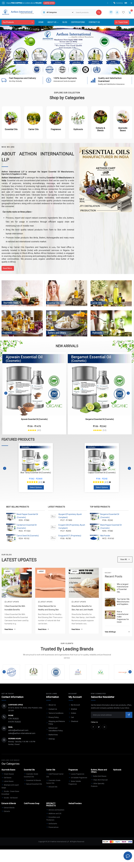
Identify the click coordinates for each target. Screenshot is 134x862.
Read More (9, 629)
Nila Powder (105, 536)
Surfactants (52, 824)
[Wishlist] (123, 12)
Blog (65, 22)
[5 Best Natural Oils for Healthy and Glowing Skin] (50, 583)
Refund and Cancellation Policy (56, 729)
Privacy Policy (54, 717)
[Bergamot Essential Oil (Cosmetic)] (34, 384)
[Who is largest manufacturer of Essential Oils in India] (110, 587)
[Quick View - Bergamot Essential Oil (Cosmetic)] (61, 355)
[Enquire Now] (110, 12)
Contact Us (94, 22)
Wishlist (74, 709)
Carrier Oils (111, 296)
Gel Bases (7, 778)
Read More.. (8, 268)
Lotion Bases (8, 781)
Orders (73, 713)
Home (41, 22)
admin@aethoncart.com (18, 730)
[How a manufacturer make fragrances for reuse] (110, 614)
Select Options (36, 487)
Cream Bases (9, 774)
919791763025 (14, 722)
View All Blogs (110, 632)
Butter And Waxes (99, 776)
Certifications (78, 22)
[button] (6, 393)
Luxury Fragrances (77, 774)
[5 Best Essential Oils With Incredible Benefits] (17, 583)
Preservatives (53, 827)
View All (123, 559)
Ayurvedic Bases (22, 296)
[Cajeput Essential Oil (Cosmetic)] (44, 482)
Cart (72, 717)
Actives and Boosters (56, 810)
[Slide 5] (72, 70)
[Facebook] (93, 727)
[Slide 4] (67, 70)
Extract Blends (9, 808)
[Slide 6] (76, 70)
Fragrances (22, 326)
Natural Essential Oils (34, 784)
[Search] (99, 12)
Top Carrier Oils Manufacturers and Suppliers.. (123, 601)
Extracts (7, 811)
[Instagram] (104, 727)
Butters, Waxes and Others (67, 326)
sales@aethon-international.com (21, 733)
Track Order (123, 22)
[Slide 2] (58, 70)
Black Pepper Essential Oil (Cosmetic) (99, 419)
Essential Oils (66, 296)
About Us (52, 705)
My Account (75, 705)
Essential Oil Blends (33, 780)
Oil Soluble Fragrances (79, 778)
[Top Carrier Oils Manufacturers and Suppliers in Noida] (110, 602)
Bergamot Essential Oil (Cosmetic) (34, 419)
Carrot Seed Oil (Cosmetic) (28, 536)
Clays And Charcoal (100, 780)
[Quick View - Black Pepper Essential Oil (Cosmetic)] (127, 355)
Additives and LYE (54, 813)
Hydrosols (111, 326)
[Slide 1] (53, 70)
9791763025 (13, 719)
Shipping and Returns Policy (57, 722)
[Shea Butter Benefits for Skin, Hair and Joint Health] (84, 583)
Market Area (53, 735)
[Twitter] (99, 727)
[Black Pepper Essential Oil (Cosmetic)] (100, 384)
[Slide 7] (81, 70)
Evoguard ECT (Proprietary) (69, 536)
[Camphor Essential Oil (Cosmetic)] (110, 482)
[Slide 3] (62, 70)
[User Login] (117, 12)
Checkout (74, 721)
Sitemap (52, 739)
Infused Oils (52, 787)
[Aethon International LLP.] (18, 12)
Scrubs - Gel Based (11, 798)
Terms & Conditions (56, 713)
